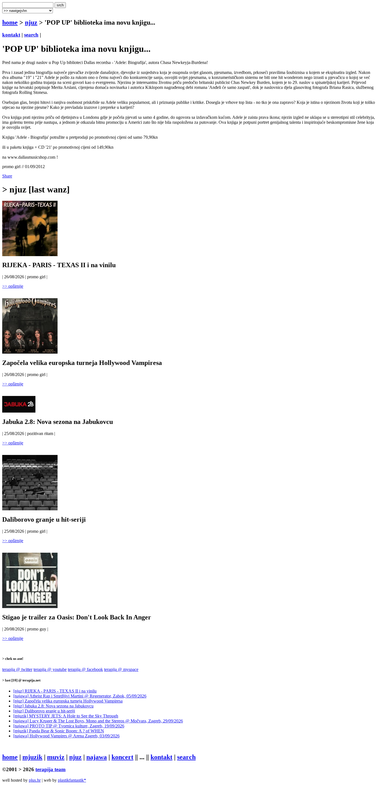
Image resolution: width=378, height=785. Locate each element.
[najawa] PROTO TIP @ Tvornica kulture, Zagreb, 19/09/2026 (68, 726)
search (31, 35)
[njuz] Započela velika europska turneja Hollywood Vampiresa (68, 701)
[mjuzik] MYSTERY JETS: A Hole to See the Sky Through (65, 716)
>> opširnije (12, 286)
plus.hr (35, 780)
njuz (31, 22)
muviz (55, 757)
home (10, 22)
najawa (96, 757)
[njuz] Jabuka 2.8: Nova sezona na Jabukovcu (53, 706)
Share (7, 176)
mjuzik (32, 757)
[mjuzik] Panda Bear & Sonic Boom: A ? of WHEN (58, 731)
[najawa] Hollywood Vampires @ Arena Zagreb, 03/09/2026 (66, 735)
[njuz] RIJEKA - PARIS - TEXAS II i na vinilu (55, 691)
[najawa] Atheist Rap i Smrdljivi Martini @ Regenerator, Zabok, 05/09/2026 (79, 696)
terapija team (50, 769)
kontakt (11, 35)
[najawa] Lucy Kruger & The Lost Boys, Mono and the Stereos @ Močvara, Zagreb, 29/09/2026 (98, 721)
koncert (122, 757)
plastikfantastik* (72, 780)
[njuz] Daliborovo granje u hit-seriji (44, 711)
